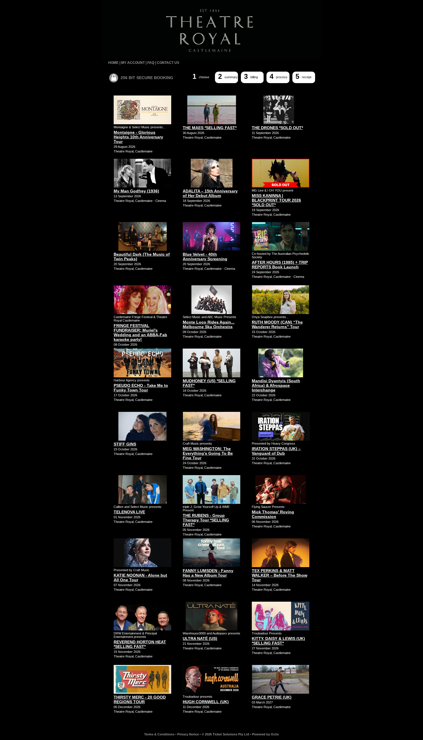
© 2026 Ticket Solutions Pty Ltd (225, 734)
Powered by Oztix (265, 734)
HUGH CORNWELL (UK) (206, 701)
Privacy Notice (188, 734)
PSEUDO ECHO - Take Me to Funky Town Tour (141, 387)
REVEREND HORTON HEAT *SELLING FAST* (140, 644)
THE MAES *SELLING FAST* (210, 127)
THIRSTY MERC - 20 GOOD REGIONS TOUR (140, 699)
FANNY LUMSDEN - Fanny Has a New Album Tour (208, 573)
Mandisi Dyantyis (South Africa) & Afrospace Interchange (276, 385)
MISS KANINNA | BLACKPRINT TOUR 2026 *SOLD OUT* (276, 200)
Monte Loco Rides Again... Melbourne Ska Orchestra (209, 324)
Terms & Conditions (159, 734)
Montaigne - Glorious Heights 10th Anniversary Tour (138, 137)
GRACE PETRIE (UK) (271, 697)
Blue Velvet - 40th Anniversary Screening (205, 256)
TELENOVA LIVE (129, 512)
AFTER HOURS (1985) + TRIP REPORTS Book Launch (280, 264)
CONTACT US (168, 63)
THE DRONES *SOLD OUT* (277, 127)
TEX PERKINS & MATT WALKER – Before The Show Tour (279, 575)
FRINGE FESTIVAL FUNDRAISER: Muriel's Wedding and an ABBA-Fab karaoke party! (140, 332)
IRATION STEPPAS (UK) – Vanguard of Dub (276, 451)
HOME (113, 63)
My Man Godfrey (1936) (136, 191)
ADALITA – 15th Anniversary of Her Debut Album (210, 193)
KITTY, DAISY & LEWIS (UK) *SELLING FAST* (278, 640)
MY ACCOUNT (133, 63)
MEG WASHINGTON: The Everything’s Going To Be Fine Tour (208, 453)
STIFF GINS (125, 444)
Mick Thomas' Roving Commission (273, 514)
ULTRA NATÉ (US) (200, 638)
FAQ (150, 63)
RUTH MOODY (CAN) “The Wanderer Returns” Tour (277, 324)
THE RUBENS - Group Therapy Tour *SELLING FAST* (206, 520)
